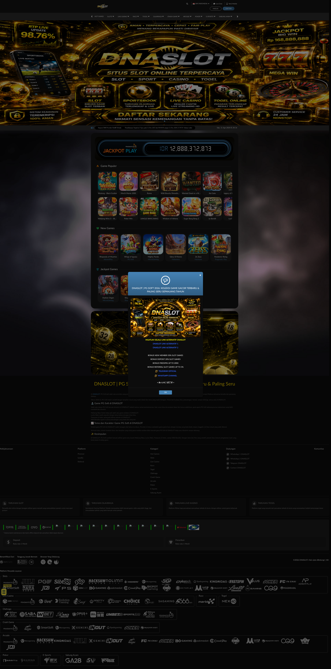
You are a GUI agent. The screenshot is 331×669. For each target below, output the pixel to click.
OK (165, 392)
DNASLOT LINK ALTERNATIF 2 (165, 348)
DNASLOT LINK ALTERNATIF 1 (165, 344)
